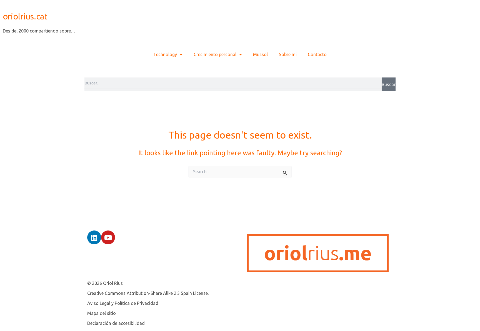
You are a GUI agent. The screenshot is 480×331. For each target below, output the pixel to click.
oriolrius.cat (25, 16)
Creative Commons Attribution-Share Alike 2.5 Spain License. (148, 293)
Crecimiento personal (215, 54)
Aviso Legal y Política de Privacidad (122, 303)
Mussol (260, 54)
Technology (165, 54)
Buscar (389, 84)
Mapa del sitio (101, 313)
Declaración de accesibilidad (116, 323)
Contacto (317, 54)
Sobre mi (288, 54)
